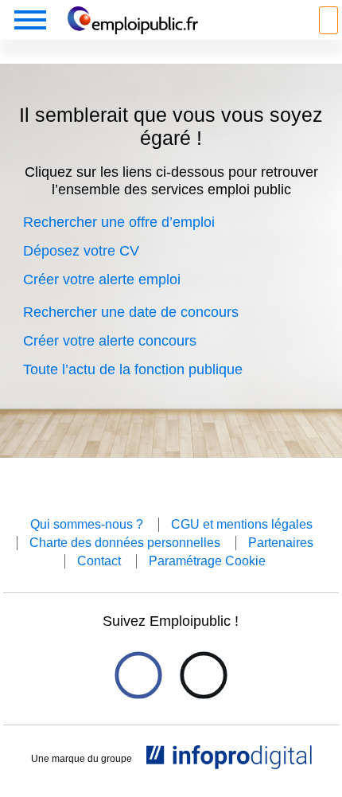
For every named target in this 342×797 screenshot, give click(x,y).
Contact (99, 561)
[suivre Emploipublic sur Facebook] (138, 675)
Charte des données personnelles (124, 542)
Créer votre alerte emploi (102, 279)
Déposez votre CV (81, 251)
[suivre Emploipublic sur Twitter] (203, 675)
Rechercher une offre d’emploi (119, 222)
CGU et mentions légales (242, 524)
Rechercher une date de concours (131, 312)
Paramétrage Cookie (207, 561)
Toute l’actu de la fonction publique (133, 369)
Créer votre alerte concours (109, 341)
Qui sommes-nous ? (86, 524)
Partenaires (280, 542)
